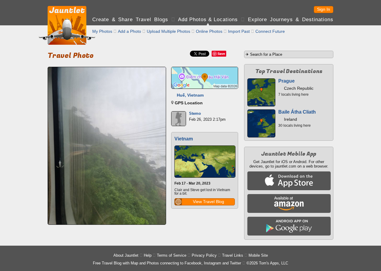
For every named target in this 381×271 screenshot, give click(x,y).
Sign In (323, 9)
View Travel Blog (208, 201)
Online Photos (209, 31)
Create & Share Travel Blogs (130, 19)
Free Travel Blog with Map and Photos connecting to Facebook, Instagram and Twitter (167, 263)
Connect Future (270, 31)
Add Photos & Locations (208, 19)
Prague (286, 80)
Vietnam (183, 138)
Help (148, 255)
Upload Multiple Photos (168, 31)
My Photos (102, 31)
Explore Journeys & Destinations (290, 19)
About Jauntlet (125, 255)
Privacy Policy (204, 255)
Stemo (195, 113)
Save (221, 53)
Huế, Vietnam (190, 95)
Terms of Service (171, 255)
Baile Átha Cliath (297, 111)
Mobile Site (258, 255)
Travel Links (232, 255)
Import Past (239, 31)
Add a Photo (129, 31)
